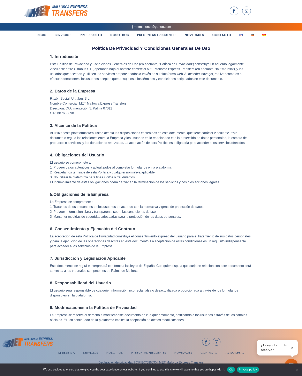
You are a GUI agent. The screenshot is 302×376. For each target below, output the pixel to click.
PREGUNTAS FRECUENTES (156, 35)
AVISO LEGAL (235, 352)
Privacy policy (248, 369)
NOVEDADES (194, 35)
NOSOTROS (119, 35)
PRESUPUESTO (91, 35)
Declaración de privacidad (115, 362)
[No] (297, 370)
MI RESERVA (66, 352)
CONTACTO (221, 35)
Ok (231, 369)
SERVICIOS (63, 35)
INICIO (41, 35)
